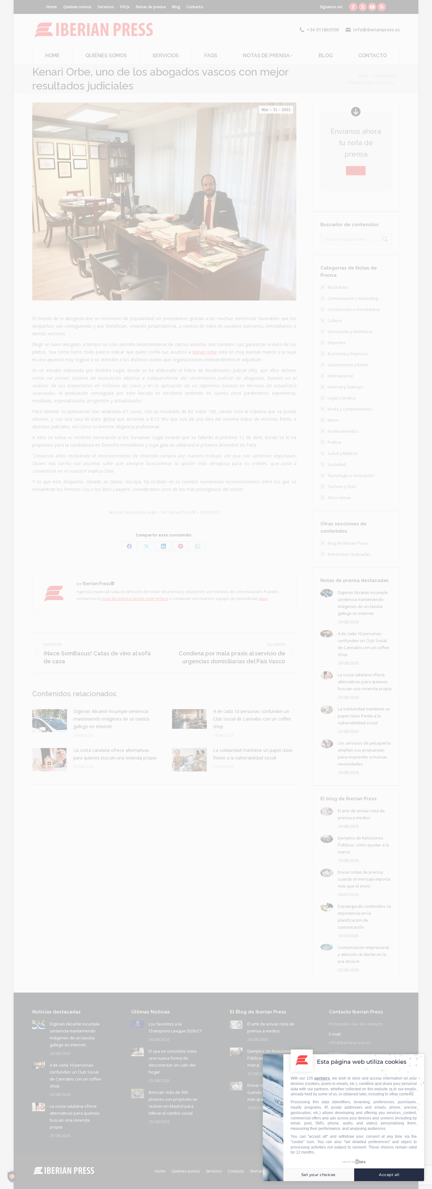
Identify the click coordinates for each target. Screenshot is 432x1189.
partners (322, 1078)
